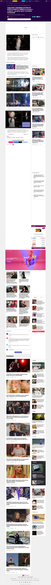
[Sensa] (31, 578)
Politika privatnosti (36, 580)
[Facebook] (33, 37)
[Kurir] (12, 578)
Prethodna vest (11, 134)
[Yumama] (34, 578)
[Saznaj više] (44, 360)
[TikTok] (40, 37)
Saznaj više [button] (9, 261)
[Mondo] (3, 1)
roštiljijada (18, 137)
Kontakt (19, 580)
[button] (30, 17)
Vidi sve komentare (18, 352)
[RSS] (44, 37)
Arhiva (33, 580)
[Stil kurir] (19, 578)
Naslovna (8, 5)
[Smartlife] (28, 578)
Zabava (12, 5)
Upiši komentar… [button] (11, 349)
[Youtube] (38, 37)
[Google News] (42, 37)
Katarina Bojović (11, 16)
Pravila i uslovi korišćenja (23, 580)
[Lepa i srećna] (25, 578)
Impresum (16, 580)
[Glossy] (22, 578)
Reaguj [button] (8, 144)
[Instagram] (35, 37)
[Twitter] (37, 37)
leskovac (21, 137)
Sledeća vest (25, 134)
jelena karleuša (9, 137)
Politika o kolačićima (29, 580)
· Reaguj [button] (35, 112)
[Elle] (17, 578)
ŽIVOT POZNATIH (13, 132)
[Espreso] (15, 578)
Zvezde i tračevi (16, 5)
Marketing (13, 580)
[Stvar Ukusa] (38, 578)
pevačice (13, 137)
